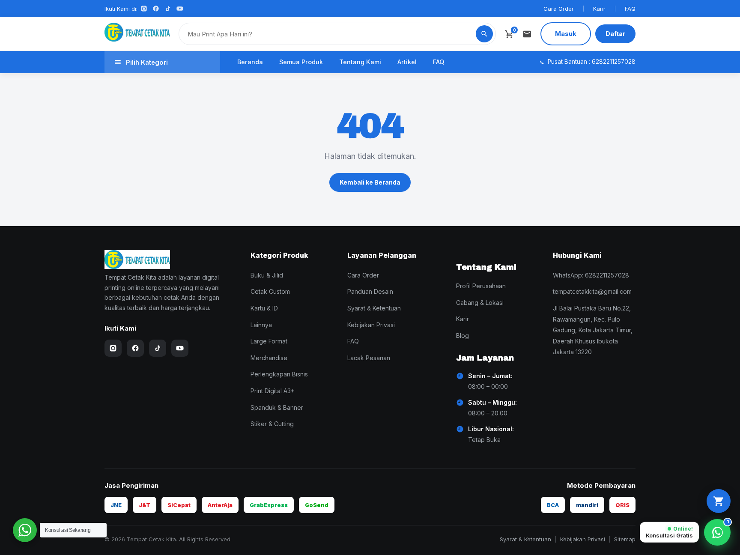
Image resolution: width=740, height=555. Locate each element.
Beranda (250, 62)
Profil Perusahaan (481, 285)
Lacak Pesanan (368, 357)
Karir (599, 8)
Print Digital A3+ (273, 390)
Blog (462, 335)
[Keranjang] (719, 501)
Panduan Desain (370, 291)
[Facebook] (155, 8)
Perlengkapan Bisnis (279, 374)
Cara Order (558, 8)
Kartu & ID (264, 308)
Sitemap (625, 539)
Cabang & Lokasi (480, 302)
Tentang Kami (360, 62)
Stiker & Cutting (272, 423)
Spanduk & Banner (277, 407)
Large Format (269, 341)
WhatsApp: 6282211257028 (591, 275)
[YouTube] (179, 8)
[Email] (527, 34)
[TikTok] (167, 8)
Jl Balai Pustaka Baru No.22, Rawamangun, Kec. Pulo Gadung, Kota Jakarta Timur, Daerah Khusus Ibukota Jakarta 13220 (593, 329)
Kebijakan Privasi (371, 324)
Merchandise (269, 357)
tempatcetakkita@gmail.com (592, 291)
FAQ (630, 8)
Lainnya (261, 324)
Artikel (407, 62)
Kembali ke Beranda (370, 182)
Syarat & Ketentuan (374, 308)
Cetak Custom (270, 291)
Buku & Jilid (267, 275)
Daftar (615, 33)
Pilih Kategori (147, 62)
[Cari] (484, 33)
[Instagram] (143, 8)
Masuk (565, 34)
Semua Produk (301, 62)
